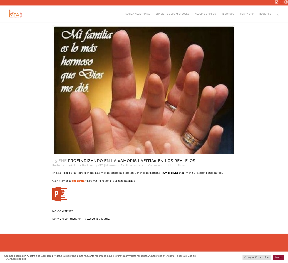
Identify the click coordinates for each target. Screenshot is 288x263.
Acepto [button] (278, 257)
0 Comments (154, 165)
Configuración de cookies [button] (256, 257)
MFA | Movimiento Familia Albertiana (120, 165)
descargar (78, 180)
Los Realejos (85, 165)
